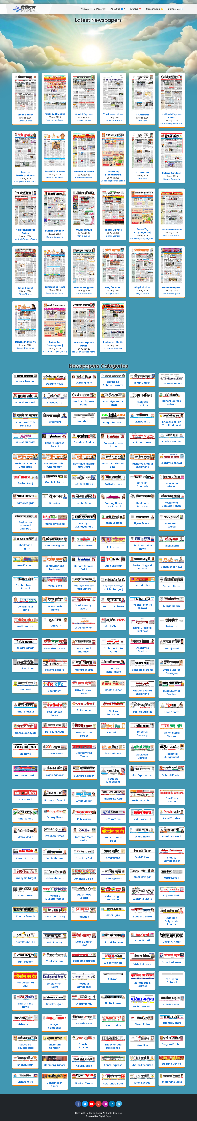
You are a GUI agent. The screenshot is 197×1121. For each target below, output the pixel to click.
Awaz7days (55, 586)
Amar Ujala (113, 915)
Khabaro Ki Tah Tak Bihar (25, 424)
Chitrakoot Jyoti (25, 733)
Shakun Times (84, 1083)
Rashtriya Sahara (142, 800)
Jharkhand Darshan (142, 504)
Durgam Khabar (171, 1044)
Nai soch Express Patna (25, 231)
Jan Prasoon (25, 961)
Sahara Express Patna (113, 444)
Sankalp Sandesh (142, 484)
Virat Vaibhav (54, 961)
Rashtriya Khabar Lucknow (54, 567)
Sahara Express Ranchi (54, 444)
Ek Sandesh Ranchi (55, 608)
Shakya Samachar (113, 712)
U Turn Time (113, 819)
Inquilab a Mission (171, 484)
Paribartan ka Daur (25, 984)
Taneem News (84, 545)
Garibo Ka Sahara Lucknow (113, 383)
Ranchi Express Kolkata (171, 402)
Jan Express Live (142, 775)
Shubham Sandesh (55, 1046)
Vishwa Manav (55, 878)
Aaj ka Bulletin (171, 895)
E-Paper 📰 (100, 9)
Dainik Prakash (25, 858)
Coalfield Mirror (54, 482)
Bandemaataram (84, 961)
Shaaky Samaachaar (171, 859)
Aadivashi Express (142, 756)
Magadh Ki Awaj (113, 422)
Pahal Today (54, 942)
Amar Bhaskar (25, 711)
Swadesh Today (84, 442)
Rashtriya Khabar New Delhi (84, 465)
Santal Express (83, 114)
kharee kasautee (142, 1065)
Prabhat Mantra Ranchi (25, 586)
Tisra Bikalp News (54, 648)
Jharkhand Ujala (171, 1082)
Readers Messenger (113, 780)
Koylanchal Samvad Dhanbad (25, 525)
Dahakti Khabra (171, 775)
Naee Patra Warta (172, 525)
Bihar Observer (25, 381)
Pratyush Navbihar (142, 403)
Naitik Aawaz (113, 1003)
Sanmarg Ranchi (54, 1065)
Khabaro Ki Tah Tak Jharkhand (171, 423)
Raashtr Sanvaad (84, 1045)
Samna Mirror (113, 753)
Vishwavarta (25, 1024)
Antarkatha (142, 585)
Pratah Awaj (25, 483)
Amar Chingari (142, 877)
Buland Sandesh (171, 173)
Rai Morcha (84, 710)
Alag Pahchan (113, 287)
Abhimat (113, 979)
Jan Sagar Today (54, 916)
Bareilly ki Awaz (54, 732)
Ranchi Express (113, 523)
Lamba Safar (84, 503)
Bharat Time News (25, 1005)
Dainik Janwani (171, 836)
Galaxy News (55, 817)
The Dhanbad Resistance (113, 1046)
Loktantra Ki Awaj (171, 463)
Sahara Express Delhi (83, 567)
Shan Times (25, 895)
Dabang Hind (84, 382)
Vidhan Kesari (142, 819)
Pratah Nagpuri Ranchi (142, 567)
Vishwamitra (142, 421)
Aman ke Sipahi (84, 879)
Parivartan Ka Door (113, 839)
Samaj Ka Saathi (54, 800)
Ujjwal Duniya (84, 229)
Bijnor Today (113, 1025)
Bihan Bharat (25, 114)
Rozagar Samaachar (83, 985)
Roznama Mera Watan (83, 838)
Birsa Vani (54, 422)
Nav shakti (83, 421)
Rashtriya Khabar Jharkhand (142, 465)
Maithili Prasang (55, 524)
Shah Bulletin (25, 1065)
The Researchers (113, 114)
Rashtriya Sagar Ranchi (113, 403)
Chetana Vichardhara (113, 670)
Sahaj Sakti (172, 648)
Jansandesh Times (54, 1084)
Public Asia (84, 819)
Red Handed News (54, 713)
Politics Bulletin (142, 712)
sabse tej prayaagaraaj (113, 173)
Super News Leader (84, 896)
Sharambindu (83, 1004)
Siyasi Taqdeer (171, 818)
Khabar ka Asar (113, 798)
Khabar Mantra (171, 441)
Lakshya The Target (84, 734)
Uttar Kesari (171, 878)
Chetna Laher (113, 690)
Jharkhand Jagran (25, 546)
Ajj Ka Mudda (84, 1066)
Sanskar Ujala (54, 1004)
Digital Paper (95, 1113)
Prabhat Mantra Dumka (142, 606)
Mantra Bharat (84, 669)
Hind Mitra (113, 732)
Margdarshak (171, 606)
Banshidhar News (54, 171)
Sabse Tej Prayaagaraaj (113, 180)
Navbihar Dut (84, 858)
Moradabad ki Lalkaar (142, 984)
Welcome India (113, 963)
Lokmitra (171, 626)
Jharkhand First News (142, 547)
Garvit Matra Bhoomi (172, 734)
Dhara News (142, 836)
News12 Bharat (25, 565)
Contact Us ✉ (175, 9)
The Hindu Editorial (171, 980)
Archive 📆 (135, 9)
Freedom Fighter (84, 287)
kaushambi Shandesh (84, 650)
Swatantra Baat (113, 1083)
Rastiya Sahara (54, 670)
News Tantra (171, 712)
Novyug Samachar (54, 1026)
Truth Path (142, 114)
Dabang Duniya (171, 1064)
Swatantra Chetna (142, 649)
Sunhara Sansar (84, 776)
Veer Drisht (54, 691)
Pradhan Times (54, 836)
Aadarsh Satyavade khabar (172, 921)
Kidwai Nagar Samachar (113, 898)
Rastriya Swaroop (142, 733)
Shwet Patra (54, 402)
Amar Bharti (142, 940)
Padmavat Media (55, 113)
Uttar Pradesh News (83, 692)
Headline (142, 1045)
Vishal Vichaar (142, 964)
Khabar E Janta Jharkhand (142, 692)
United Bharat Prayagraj (171, 671)
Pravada (84, 917)
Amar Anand (25, 818)
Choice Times (25, 668)
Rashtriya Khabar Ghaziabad (25, 465)
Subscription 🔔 (154, 9)
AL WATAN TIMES (25, 442)
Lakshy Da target (25, 878)
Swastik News (83, 1023)
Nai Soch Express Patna (171, 116)
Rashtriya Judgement (171, 755)
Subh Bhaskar (113, 566)
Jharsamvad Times (84, 754)
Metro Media (25, 837)
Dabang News (54, 383)
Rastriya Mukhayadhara (25, 174)
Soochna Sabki (142, 916)
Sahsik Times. (171, 1004)
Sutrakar (54, 503)
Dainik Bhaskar (55, 858)
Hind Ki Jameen (113, 942)
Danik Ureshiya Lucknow (142, 629)
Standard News (171, 962)
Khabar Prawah (25, 916)
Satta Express (113, 484)
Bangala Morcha (142, 670)
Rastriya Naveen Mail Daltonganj (113, 587)
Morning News (113, 878)
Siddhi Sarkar (25, 648)
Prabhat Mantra (171, 1023)
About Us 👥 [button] (117, 9)
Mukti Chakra (113, 626)
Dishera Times (171, 586)
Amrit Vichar (84, 801)
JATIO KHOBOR (84, 484)
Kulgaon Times (142, 442)
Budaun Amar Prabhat (171, 692)
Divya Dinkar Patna (25, 608)
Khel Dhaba (172, 545)
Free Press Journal (171, 799)
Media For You (25, 626)
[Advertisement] (98, 48)
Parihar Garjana (142, 1006)
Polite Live (113, 547)
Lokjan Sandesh (54, 775)
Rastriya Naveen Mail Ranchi (84, 587)
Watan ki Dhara (142, 899)
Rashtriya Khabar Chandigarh (54, 465)
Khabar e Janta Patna (113, 650)
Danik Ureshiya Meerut (84, 607)
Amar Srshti (113, 858)
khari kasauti (142, 1082)
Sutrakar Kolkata (113, 606)
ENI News (25, 754)
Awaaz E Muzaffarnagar (54, 897)
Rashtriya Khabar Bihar (113, 465)
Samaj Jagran (25, 503)
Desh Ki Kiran (142, 857)
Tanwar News (54, 753)
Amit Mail (25, 689)
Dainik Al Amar (172, 942)
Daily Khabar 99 (25, 942)
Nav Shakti (25, 799)
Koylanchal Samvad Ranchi (171, 504)
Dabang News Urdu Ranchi (113, 504)
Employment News (54, 985)
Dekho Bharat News (83, 943)
